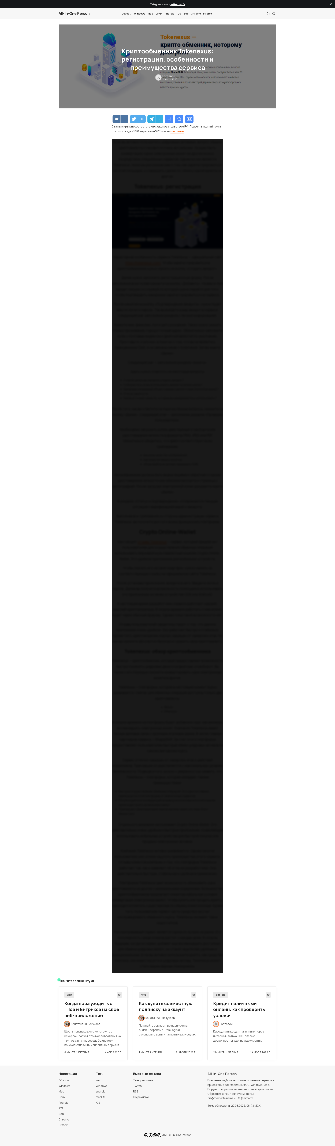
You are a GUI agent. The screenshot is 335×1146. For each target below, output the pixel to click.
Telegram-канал (143, 1080)
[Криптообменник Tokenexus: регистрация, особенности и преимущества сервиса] (179, 119)
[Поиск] (273, 13)
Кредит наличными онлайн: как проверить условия (239, 1009)
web (69, 994)
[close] (331, 4)
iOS (179, 13)
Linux (159, 13)
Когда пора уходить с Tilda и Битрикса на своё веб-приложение (91, 1009)
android (220, 994)
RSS (135, 1091)
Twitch (137, 1086)
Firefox (207, 13)
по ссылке (177, 131)
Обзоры (126, 13)
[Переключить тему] (268, 13)
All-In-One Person (180, 1135)
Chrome (196, 13)
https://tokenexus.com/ (143, 263)
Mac (150, 13)
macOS (100, 1097)
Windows (139, 13)
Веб (186, 13)
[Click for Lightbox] (167, 221)
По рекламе (141, 1097)
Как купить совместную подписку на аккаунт (165, 1006)
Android (169, 13)
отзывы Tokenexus (152, 542)
